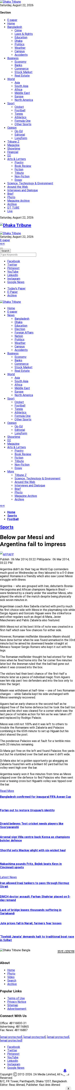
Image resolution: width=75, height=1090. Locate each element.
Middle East (22, 93)
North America (24, 100)
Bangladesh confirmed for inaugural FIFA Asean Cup (35, 796)
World (11, 79)
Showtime (13, 148)
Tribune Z (13, 141)
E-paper (12, 20)
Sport (11, 103)
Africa (18, 89)
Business (13, 58)
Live (10, 211)
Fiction (19, 169)
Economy (20, 61)
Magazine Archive (18, 200)
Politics (19, 44)
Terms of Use (16, 998)
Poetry (19, 162)
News (11, 315)
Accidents (21, 55)
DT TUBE (13, 207)
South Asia (21, 86)
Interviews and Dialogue (22, 190)
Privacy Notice (16, 1001)
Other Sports (23, 124)
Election (20, 329)
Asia (17, 82)
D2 (9, 155)
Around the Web (17, 187)
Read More (7, 791)
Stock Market (23, 72)
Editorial (20, 134)
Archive (12, 204)
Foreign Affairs (24, 332)
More (10, 471)
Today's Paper (16, 288)
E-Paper (12, 292)
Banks (18, 65)
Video (11, 977)
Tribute (19, 173)
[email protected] (11, 1037)
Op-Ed (19, 131)
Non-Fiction (22, 176)
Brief (10, 194)
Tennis (19, 114)
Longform (21, 138)
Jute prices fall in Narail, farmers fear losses (31, 923)
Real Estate (22, 75)
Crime (18, 30)
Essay (18, 180)
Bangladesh (14, 27)
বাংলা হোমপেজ (66, 951)
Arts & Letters (16, 159)
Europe (19, 96)
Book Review (23, 166)
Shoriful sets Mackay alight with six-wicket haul (33, 850)
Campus (20, 51)
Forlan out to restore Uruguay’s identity (27, 810)
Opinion (12, 127)
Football (20, 110)
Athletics (20, 117)
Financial (12, 152)
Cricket (19, 107)
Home (11, 23)
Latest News (8, 877)
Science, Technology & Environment (30, 183)
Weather (20, 48)
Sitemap (12, 1005)
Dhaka (18, 41)
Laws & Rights (24, 34)
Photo (11, 197)
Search (11, 980)
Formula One (23, 121)
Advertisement (16, 1008)
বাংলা (2, 243)
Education (21, 37)
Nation (19, 336)
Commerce (22, 68)
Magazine (13, 145)
